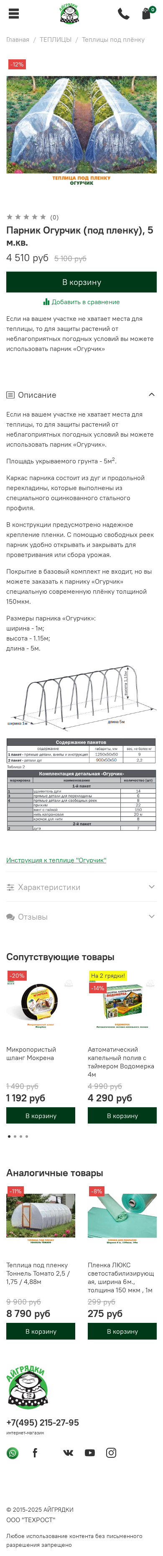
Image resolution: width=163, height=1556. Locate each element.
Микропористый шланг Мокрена (31, 1053)
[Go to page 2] (15, 1136)
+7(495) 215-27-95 (42, 1422)
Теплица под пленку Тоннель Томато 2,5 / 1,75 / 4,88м (38, 1273)
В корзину (40, 1115)
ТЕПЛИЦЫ (55, 39)
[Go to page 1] (9, 1136)
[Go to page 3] (21, 1136)
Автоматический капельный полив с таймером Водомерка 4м (121, 1061)
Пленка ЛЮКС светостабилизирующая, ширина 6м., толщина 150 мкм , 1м (121, 1277)
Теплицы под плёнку (113, 39)
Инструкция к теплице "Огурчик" (56, 860)
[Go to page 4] (26, 1136)
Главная (17, 39)
